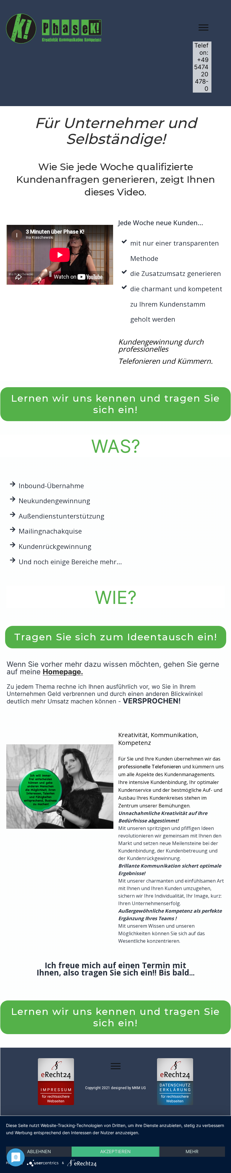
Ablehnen (39, 1151)
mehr (192, 1151)
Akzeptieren (115, 1151)
